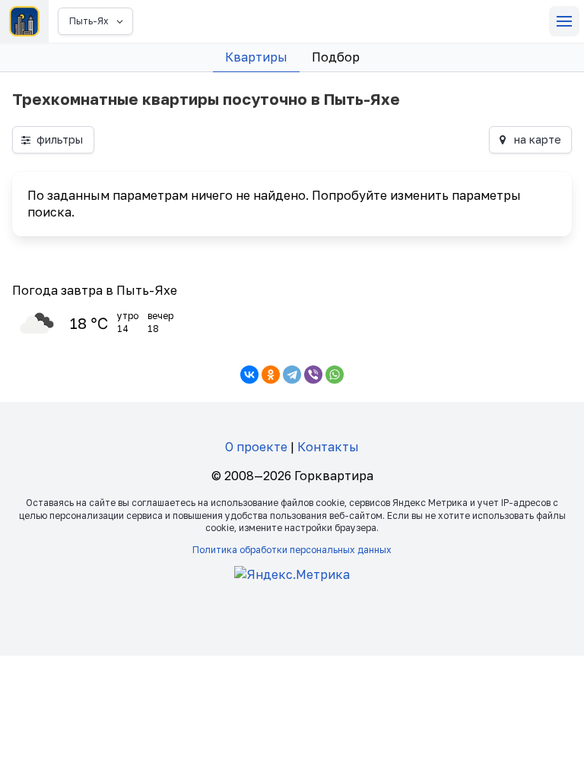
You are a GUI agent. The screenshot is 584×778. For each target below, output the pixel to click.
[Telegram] (292, 374)
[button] (564, 21)
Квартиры (256, 57)
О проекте (256, 446)
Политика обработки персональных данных (292, 549)
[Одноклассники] (271, 374)
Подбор (336, 57)
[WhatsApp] (334, 374)
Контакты (328, 446)
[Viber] (313, 374)
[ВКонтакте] (249, 374)
